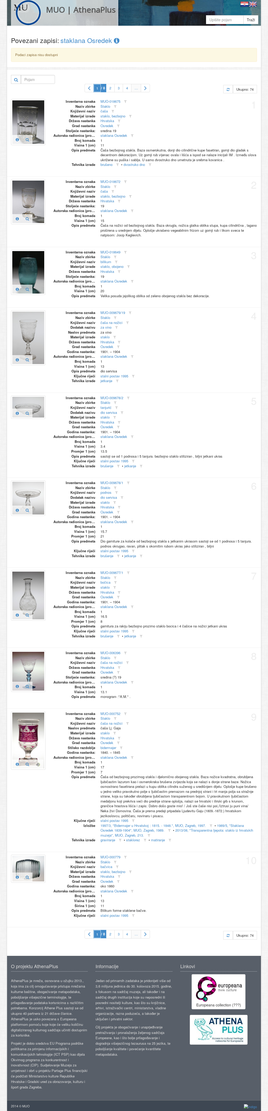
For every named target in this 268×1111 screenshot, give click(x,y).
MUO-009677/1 (111, 572)
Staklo (105, 106)
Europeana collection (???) (218, 1004)
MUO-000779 (110, 856)
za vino (105, 327)
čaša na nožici (111, 322)
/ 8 (103, 87)
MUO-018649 (110, 252)
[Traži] (16, 79)
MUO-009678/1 (111, 482)
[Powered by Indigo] (250, 1106)
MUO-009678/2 (111, 397)
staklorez (133, 839)
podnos (105, 492)
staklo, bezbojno (112, 115)
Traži (251, 19)
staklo (105, 336)
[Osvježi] (228, 89)
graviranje (107, 839)
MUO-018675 (110, 101)
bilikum (105, 261)
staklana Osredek (87, 40)
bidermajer (108, 747)
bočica (105, 582)
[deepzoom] (37, 764)
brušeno (106, 164)
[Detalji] (17, 139)
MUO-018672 (110, 181)
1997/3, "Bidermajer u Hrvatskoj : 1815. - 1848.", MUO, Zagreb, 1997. (153, 825)
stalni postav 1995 (114, 375)
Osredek (106, 125)
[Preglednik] (27, 139)
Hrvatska (107, 120)
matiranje (158, 839)
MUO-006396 (110, 652)
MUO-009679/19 (112, 312)
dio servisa (108, 412)
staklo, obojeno (112, 266)
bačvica (106, 866)
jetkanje (106, 380)
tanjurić (105, 407)
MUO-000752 (110, 713)
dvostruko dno (134, 164)
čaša (104, 111)
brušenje (106, 465)
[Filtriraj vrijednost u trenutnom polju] (125, 101)
